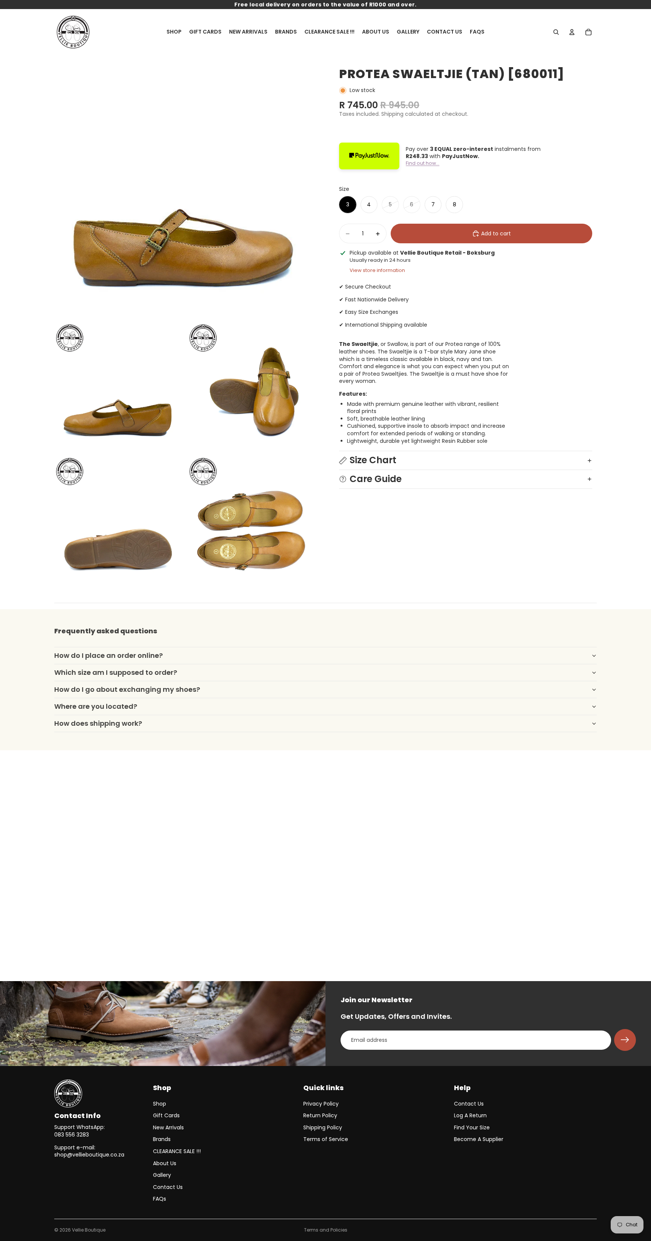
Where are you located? (95, 706)
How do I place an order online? (108, 655)
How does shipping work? (98, 723)
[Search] (556, 32)
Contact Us (168, 1187)
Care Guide (376, 479)
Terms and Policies (325, 1230)
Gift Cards (166, 1115)
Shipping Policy (322, 1127)
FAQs (159, 1199)
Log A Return (470, 1115)
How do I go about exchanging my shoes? (127, 689)
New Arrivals (168, 1127)
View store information (377, 270)
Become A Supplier (478, 1139)
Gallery (162, 1175)
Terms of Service (325, 1139)
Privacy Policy (321, 1103)
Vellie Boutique (88, 1230)
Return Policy (320, 1115)
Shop (159, 1103)
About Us (164, 1163)
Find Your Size (472, 1127)
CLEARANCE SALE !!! (177, 1151)
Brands (162, 1139)
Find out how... (422, 163)
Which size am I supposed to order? (115, 672)
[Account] (572, 32)
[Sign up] (625, 1040)
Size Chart (373, 460)
